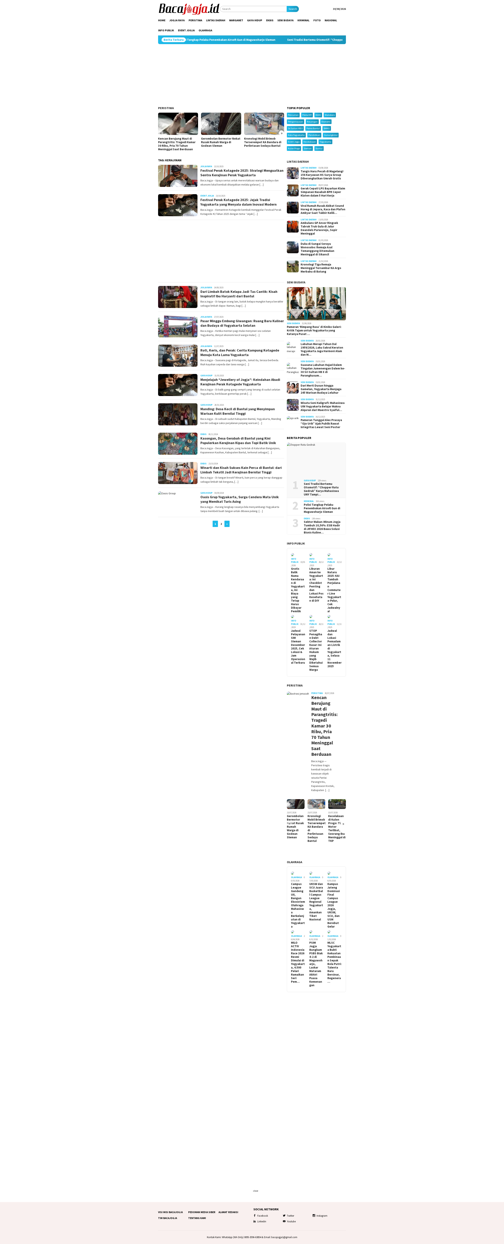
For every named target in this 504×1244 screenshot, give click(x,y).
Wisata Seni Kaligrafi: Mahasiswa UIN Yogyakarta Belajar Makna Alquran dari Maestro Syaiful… (323, 406)
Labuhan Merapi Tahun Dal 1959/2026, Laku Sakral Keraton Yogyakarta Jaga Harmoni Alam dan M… (322, 349)
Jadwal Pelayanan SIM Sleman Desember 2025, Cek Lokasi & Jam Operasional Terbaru (298, 646)
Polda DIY (307, 114)
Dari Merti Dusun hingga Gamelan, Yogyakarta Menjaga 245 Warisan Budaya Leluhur (321, 389)
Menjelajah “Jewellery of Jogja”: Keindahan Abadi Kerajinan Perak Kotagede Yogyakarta (240, 381)
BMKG (327, 128)
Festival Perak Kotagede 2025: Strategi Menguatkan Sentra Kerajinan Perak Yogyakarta (242, 172)
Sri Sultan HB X (295, 128)
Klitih (318, 114)
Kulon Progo (294, 148)
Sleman (308, 148)
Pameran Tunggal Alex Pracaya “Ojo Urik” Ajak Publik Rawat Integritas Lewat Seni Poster (321, 423)
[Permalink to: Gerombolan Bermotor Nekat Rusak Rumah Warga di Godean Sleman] (221, 124)
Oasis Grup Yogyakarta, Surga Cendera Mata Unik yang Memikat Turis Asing (239, 499)
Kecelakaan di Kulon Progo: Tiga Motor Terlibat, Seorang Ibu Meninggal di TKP (337, 828)
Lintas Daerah (298, 161)
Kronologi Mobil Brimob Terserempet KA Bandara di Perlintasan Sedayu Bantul (262, 142)
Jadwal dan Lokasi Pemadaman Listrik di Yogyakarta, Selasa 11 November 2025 (334, 648)
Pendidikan (314, 135)
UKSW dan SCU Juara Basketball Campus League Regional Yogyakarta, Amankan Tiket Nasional (316, 901)
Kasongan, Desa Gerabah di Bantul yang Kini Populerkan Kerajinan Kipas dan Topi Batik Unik (238, 440)
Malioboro (330, 114)
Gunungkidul (330, 135)
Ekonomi (325, 121)
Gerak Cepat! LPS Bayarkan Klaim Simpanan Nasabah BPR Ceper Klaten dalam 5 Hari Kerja (323, 192)
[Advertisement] (252, 75)
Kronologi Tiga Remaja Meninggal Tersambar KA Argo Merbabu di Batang (321, 268)
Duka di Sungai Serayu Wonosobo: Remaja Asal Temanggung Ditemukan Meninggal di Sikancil (317, 249)
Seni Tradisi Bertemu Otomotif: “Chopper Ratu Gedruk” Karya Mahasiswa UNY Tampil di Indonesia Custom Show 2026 (310, 40)
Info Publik (296, 543)
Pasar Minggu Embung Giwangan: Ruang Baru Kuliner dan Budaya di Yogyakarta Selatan (242, 323)
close (255, 1190)
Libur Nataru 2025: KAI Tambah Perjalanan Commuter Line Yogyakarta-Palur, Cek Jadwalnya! (334, 590)
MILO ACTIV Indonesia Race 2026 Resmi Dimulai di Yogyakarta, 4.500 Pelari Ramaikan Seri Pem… (298, 962)
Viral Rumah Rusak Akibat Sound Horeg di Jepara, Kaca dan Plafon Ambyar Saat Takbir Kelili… (323, 209)
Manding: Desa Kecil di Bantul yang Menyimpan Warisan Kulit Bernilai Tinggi (237, 411)
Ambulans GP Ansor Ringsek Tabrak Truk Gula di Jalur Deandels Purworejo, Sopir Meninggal (319, 228)
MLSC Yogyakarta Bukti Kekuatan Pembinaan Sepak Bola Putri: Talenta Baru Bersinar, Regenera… (334, 962)
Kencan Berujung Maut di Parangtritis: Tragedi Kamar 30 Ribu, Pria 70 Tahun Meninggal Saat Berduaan (176, 144)
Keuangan (312, 121)
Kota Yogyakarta (296, 135)
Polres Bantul (313, 128)
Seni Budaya (296, 282)
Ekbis (203, 434)
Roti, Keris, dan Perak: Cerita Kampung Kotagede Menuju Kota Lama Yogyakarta (239, 352)
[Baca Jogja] (189, 8)
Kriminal (309, 501)
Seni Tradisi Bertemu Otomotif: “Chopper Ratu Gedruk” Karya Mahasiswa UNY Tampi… (321, 489)
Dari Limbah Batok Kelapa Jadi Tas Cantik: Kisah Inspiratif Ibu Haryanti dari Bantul (238, 293)
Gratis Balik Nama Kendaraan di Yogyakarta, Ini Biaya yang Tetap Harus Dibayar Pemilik (298, 590)
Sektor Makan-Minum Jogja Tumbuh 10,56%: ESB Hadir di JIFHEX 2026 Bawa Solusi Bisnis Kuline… (322, 527)
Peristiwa (166, 108)
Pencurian (293, 114)
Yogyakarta (325, 141)
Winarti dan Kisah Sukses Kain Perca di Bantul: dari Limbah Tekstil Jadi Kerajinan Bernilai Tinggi (241, 469)
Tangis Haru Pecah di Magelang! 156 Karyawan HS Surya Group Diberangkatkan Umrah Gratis (322, 175)
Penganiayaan (295, 121)
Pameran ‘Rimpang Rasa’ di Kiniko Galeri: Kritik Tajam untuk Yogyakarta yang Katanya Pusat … (314, 330)
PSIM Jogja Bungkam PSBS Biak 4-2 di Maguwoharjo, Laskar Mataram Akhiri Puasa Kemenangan (316, 964)
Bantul (319, 148)
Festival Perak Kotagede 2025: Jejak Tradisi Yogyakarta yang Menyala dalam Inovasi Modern (238, 202)
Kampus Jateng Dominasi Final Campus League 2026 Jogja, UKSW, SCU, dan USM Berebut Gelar (333, 905)
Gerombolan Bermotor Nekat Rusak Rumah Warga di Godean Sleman (220, 142)
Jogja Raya (206, 166)
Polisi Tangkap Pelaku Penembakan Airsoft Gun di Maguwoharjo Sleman (322, 508)
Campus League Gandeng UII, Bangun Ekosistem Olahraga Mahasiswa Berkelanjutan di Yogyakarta (298, 905)
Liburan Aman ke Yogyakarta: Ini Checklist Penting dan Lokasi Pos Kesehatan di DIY (316, 584)
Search (293, 9)
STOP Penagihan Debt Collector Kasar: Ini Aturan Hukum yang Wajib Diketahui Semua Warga (316, 650)
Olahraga (294, 862)
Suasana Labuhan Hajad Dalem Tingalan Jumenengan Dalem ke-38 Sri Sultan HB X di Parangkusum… (323, 370)
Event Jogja (207, 195)
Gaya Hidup (206, 375)
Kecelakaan (310, 141)
